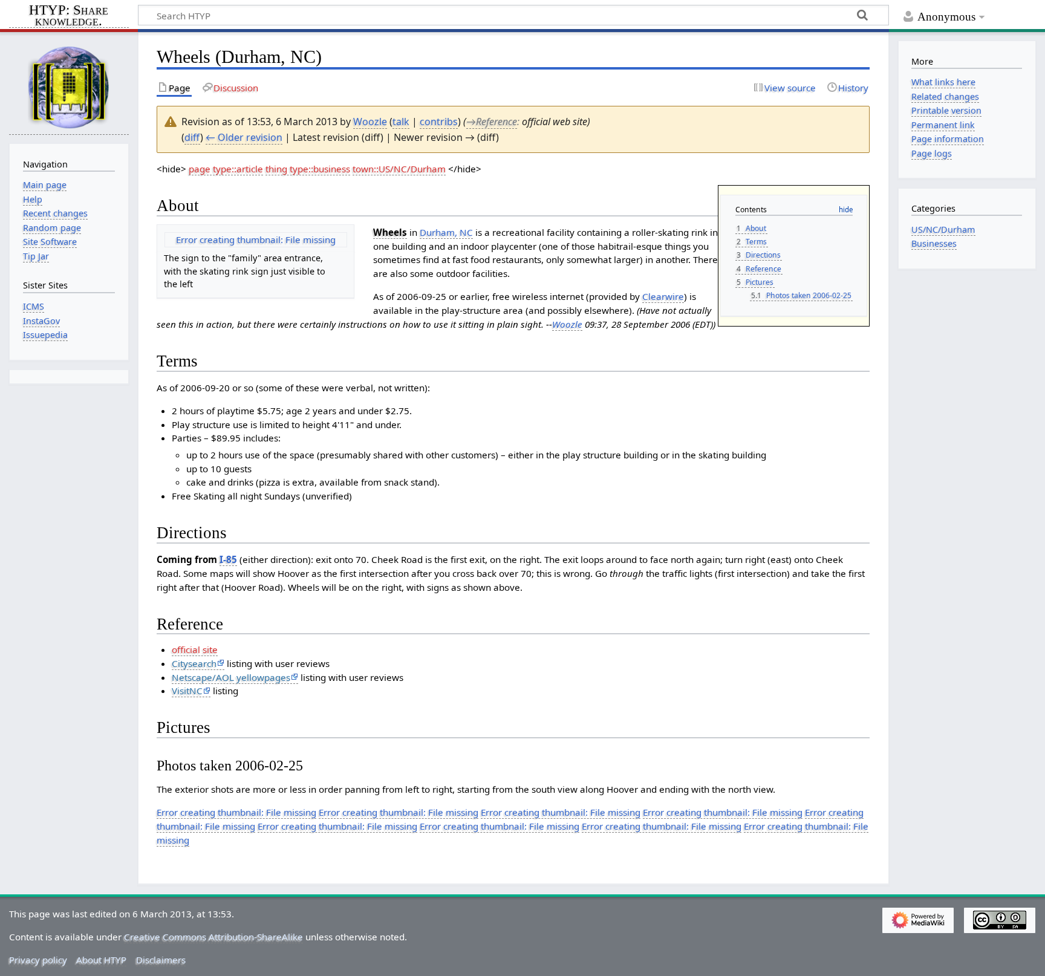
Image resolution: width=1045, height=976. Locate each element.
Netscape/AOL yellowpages (231, 677)
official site (195, 649)
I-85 (228, 559)
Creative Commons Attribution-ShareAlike (213, 937)
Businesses (934, 243)
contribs (439, 121)
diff (192, 137)
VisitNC (187, 691)
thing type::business (307, 169)
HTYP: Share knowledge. (68, 16)
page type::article (226, 169)
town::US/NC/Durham (399, 169)
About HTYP (101, 960)
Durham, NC (446, 232)
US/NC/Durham (943, 229)
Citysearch (194, 663)
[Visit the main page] (69, 87)
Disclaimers (161, 960)
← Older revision (244, 137)
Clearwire (663, 296)
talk (400, 121)
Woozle (567, 324)
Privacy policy (38, 960)
